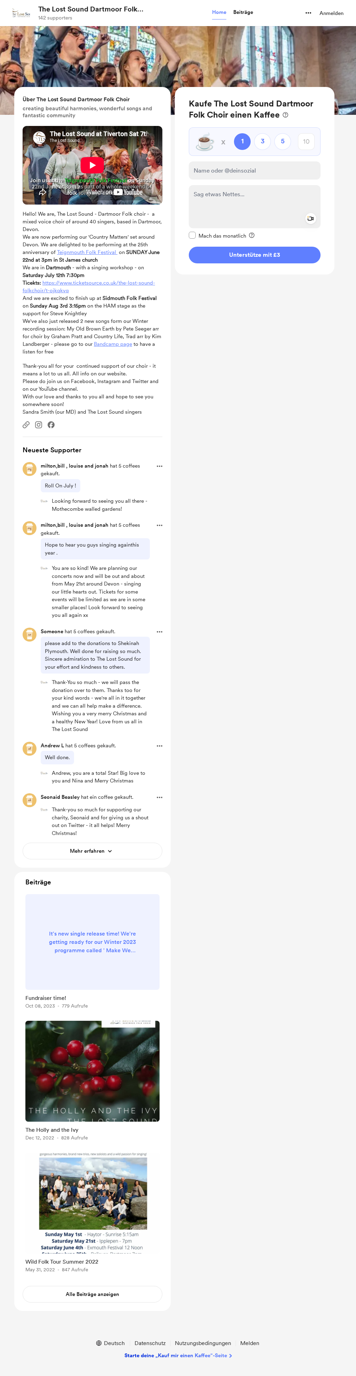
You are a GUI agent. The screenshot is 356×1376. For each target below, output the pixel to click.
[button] (219, 12)
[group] (92, 952)
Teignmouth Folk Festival (87, 252)
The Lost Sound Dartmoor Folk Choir (87, 9)
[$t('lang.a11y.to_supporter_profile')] (44, 500)
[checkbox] (217, 235)
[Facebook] (51, 424)
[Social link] (26, 424)
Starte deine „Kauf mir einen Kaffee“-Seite (175, 1355)
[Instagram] (38, 424)
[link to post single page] (92, 952)
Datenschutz (150, 1343)
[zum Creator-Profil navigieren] (21, 13)
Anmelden (331, 13)
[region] (254, 181)
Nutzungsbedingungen (203, 1343)
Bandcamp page (113, 344)
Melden (249, 1343)
